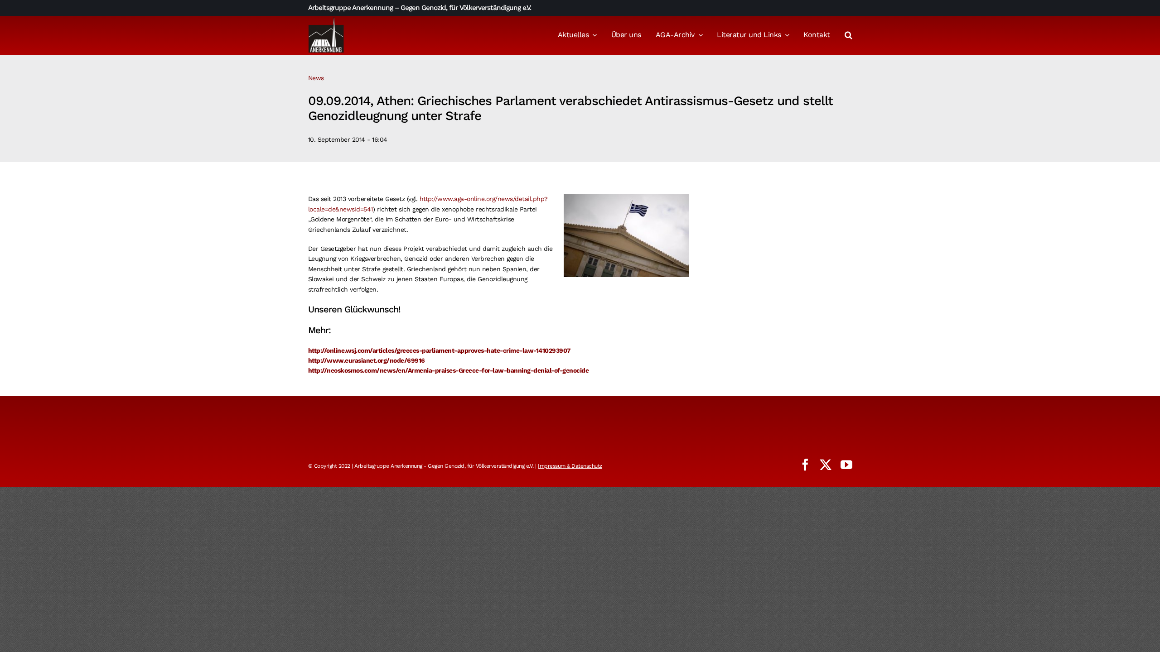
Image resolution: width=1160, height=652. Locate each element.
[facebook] (805, 464)
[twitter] (825, 464)
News (316, 78)
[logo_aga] (326, 19)
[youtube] (846, 464)
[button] (848, 36)
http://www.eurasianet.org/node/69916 (366, 360)
